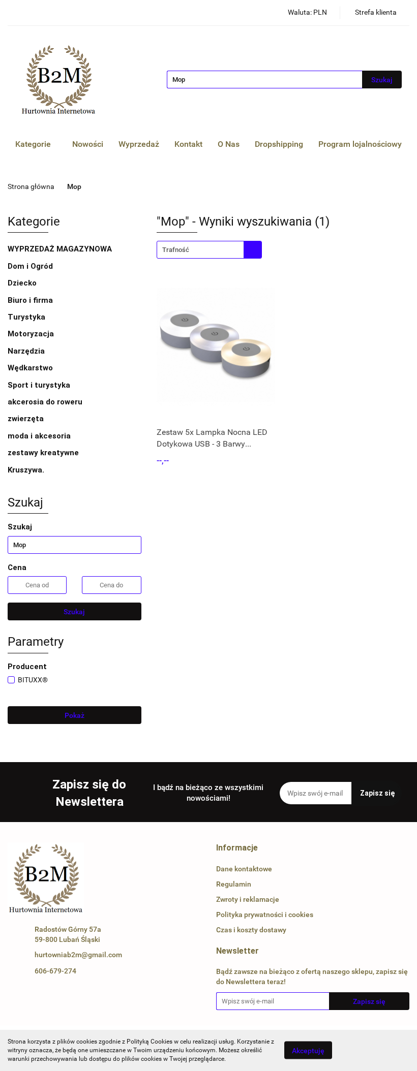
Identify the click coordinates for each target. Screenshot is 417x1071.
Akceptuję (308, 1051)
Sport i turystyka (40, 385)
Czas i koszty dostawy (251, 930)
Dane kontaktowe (244, 869)
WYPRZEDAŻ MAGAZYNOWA (60, 249)
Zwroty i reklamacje (247, 899)
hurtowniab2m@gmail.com (78, 955)
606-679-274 (55, 971)
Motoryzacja (32, 333)
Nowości (87, 144)
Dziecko (23, 283)
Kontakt (188, 144)
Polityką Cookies (149, 1041)
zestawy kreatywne (43, 452)
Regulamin (233, 884)
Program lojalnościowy (360, 144)
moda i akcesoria (40, 435)
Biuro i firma (31, 300)
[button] (237, 848)
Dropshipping (279, 144)
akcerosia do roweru (45, 401)
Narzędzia (27, 351)
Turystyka (27, 317)
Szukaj (74, 612)
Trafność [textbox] (175, 250)
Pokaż (74, 715)
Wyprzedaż (138, 144)
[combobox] (209, 250)
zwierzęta (27, 418)
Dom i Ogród (31, 266)
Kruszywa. (26, 470)
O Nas (229, 144)
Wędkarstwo (31, 367)
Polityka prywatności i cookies (264, 914)
